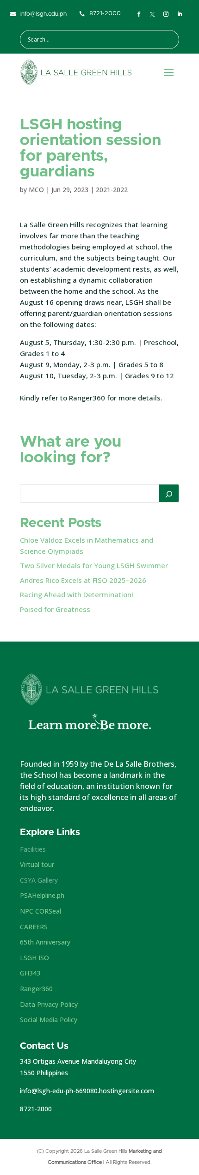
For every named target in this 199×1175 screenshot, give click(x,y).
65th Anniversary (45, 942)
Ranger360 (36, 988)
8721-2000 (36, 1108)
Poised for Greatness (55, 609)
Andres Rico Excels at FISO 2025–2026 (83, 580)
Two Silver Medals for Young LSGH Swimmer (94, 565)
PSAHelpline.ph (42, 895)
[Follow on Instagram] (166, 14)
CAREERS (34, 926)
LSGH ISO (34, 957)
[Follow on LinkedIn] (179, 14)
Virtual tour (37, 864)
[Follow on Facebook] (139, 14)
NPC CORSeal (40, 911)
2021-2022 (112, 189)
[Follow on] (152, 14)
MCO (36, 189)
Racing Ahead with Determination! (76, 594)
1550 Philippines (44, 1072)
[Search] (169, 493)
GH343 (30, 973)
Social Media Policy (48, 1019)
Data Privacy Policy (49, 1004)
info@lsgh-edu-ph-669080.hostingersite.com (87, 1090)
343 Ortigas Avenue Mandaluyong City (78, 1061)
